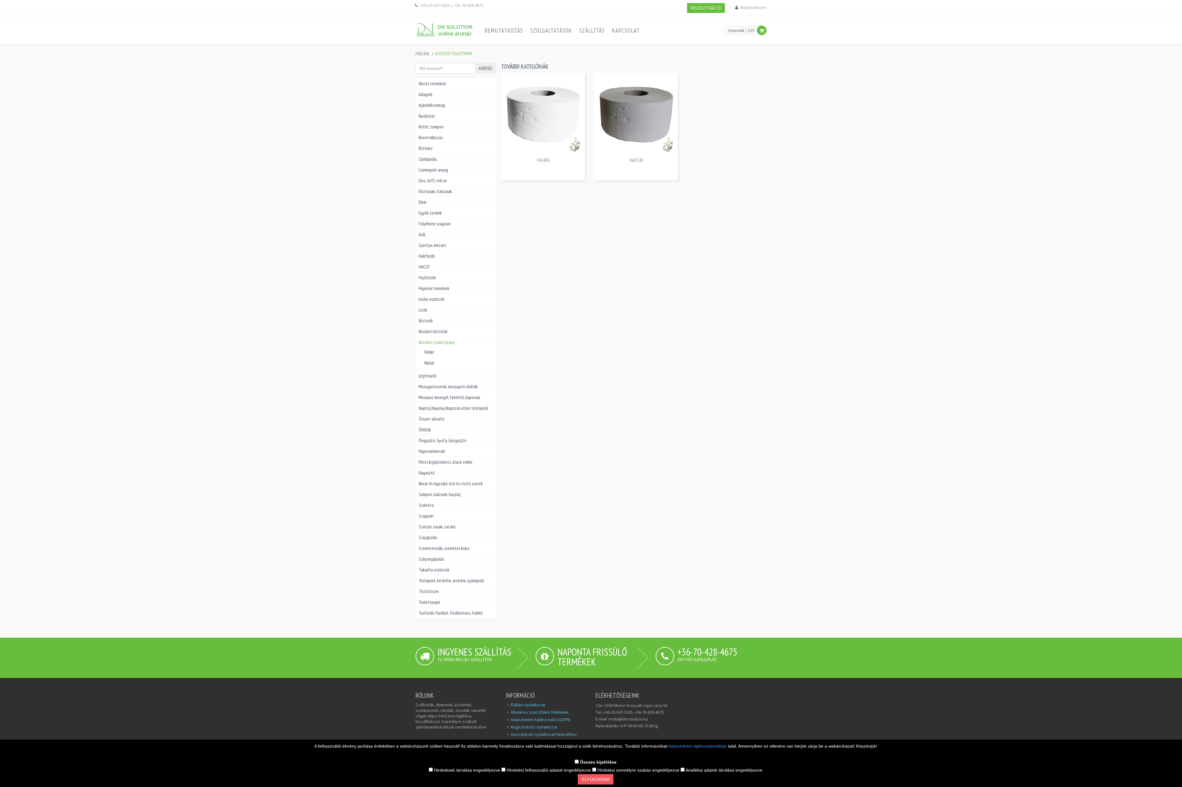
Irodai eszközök (431, 299)
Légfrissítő (427, 376)
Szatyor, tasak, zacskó (437, 527)
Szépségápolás (431, 559)
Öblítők (425, 430)
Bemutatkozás (503, 30)
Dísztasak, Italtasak (435, 191)
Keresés (485, 68)
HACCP (424, 267)
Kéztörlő (425, 321)
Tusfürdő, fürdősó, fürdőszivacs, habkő (450, 613)
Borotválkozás (431, 137)
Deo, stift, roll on (433, 181)
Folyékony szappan (435, 224)
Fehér (429, 352)
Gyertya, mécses (432, 245)
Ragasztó (427, 473)
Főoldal (423, 53)
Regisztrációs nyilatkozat (534, 727)
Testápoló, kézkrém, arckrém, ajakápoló (451, 580)
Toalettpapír (429, 602)
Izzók (423, 310)
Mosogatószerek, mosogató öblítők (448, 386)
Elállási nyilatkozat (528, 705)
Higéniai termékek (434, 288)
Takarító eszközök (434, 570)
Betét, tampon (431, 127)
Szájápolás (428, 537)
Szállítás (592, 30)
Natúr (429, 363)
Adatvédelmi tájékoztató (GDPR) (540, 719)
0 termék (736, 30)
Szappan (426, 516)
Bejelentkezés (753, 7)
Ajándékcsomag (432, 105)
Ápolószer (427, 116)
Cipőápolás (428, 159)
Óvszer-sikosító (431, 419)
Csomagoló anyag (433, 170)
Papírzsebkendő (432, 451)
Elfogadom (595, 779)
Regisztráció (706, 8)
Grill (422, 234)
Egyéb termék (430, 213)
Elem (422, 202)
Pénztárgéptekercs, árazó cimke (445, 462)
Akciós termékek (432, 84)
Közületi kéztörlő (433, 331)
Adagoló (425, 94)
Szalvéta (426, 505)
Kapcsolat (626, 30)
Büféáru (425, 148)
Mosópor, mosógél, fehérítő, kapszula (449, 397)
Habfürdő (427, 256)
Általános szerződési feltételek (540, 712)
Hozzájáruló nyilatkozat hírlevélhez (544, 734)
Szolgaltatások (551, 30)
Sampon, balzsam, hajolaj (440, 494)
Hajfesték (427, 277)
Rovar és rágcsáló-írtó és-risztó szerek (451, 483)
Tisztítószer (429, 591)
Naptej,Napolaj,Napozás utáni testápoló (453, 408)
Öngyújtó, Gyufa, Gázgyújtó (442, 440)
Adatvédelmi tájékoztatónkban (698, 746)
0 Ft (751, 30)
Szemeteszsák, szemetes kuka (444, 548)
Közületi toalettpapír (437, 342)
